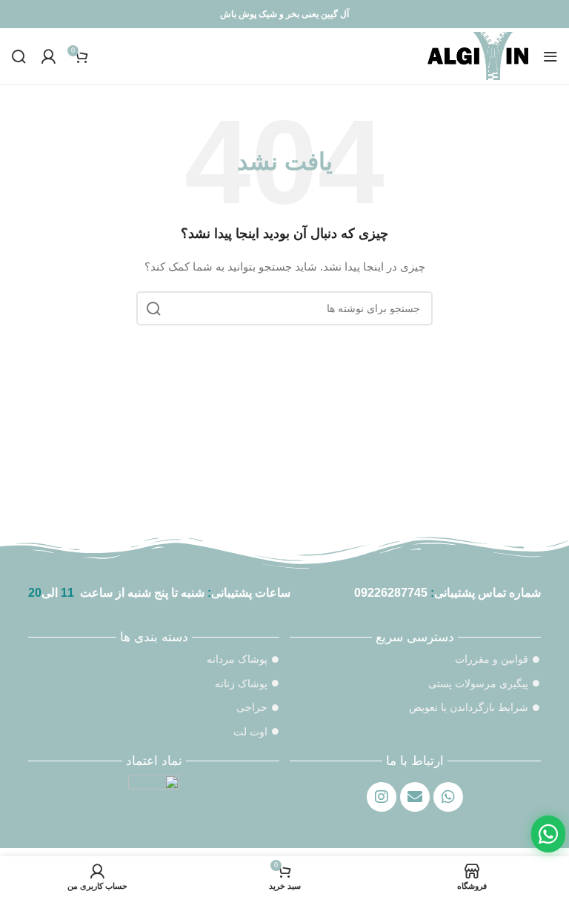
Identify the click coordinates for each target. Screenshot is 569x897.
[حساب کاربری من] (48, 56)
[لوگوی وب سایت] (477, 55)
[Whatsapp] (448, 797)
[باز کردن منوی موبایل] (550, 56)
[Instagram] (381, 797)
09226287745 (390, 592)
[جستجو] (18, 56)
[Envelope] (415, 797)
